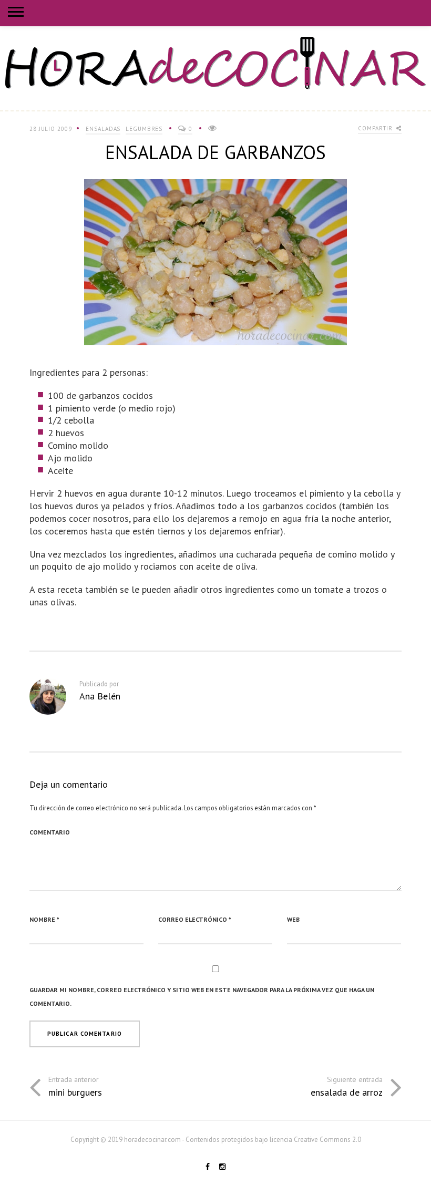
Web (293, 919)
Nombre (44, 919)
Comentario (49, 832)
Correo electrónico (194, 919)
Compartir (376, 128)
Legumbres (144, 128)
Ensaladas (103, 128)
